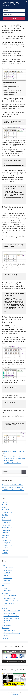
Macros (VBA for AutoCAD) (12, 611)
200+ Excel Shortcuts (10, 595)
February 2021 (6, 520)
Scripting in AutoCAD (10, 613)
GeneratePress (14, 694)
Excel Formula (8, 451)
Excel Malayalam (7, 625)
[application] (14, 656)
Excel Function (17, 456)
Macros (6, 575)
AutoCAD (5, 608)
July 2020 (5, 532)
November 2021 (7, 512)
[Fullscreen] (24, 661)
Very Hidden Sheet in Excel (12, 463)
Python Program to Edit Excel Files (12, 485)
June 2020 (5, 535)
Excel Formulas (8, 570)
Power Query (7, 580)
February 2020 (6, 540)
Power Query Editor (9, 630)
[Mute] (21, 661)
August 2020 (6, 530)
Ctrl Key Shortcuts (9, 603)
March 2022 (5, 510)
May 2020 (5, 537)
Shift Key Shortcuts (9, 598)
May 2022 (5, 505)
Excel (3, 565)
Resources (5, 638)
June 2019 (5, 550)
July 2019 (5, 548)
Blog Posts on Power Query (12, 633)
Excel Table (7, 573)
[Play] (4, 661)
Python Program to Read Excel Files (13, 487)
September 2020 (7, 527)
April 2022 (5, 507)
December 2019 (7, 545)
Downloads (7, 583)
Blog (3, 585)
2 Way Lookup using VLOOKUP (12, 90)
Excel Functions (18, 451)
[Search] (24, 472)
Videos (6, 606)
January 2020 (6, 543)
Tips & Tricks (7, 623)
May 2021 (5, 515)
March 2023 (5, 502)
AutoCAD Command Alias (11, 616)
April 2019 (5, 553)
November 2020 (7, 522)
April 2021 (5, 517)
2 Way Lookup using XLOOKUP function (12, 87)
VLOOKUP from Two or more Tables (13, 490)
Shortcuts (5, 593)
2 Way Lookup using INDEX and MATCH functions (12, 93)
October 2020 (6, 525)
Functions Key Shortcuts (11, 600)
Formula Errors (8, 578)
